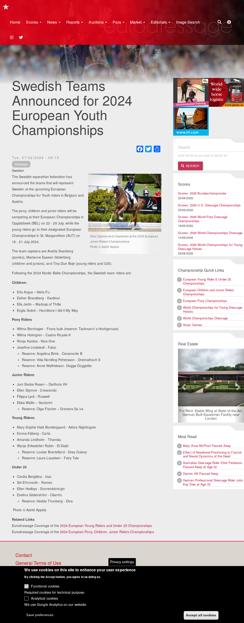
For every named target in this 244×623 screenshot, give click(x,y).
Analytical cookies (44, 598)
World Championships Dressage (205, 318)
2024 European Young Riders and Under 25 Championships (106, 525)
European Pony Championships (205, 300)
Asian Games (192, 324)
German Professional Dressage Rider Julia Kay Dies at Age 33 (213, 482)
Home (15, 22)
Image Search (188, 22)
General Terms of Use (38, 563)
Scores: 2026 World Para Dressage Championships (202, 218)
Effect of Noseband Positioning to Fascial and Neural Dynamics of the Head (212, 454)
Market (136, 22)
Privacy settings (122, 561)
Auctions (97, 22)
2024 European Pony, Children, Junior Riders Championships (107, 531)
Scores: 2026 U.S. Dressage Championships (209, 205)
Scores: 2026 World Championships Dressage (210, 232)
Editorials (159, 22)
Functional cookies (45, 586)
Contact (23, 555)
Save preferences (39, 615)
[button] (183, 386)
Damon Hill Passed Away (201, 473)
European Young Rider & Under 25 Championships (207, 281)
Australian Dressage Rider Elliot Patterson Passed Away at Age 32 (212, 464)
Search (192, 165)
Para (117, 22)
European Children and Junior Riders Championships (208, 292)
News (52, 22)
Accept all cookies (201, 615)
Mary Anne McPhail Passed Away (207, 445)
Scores (32, 22)
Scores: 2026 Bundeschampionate (202, 193)
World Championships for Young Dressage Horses (212, 309)
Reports (73, 22)
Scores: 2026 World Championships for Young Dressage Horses (210, 246)
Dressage (21, 164)
